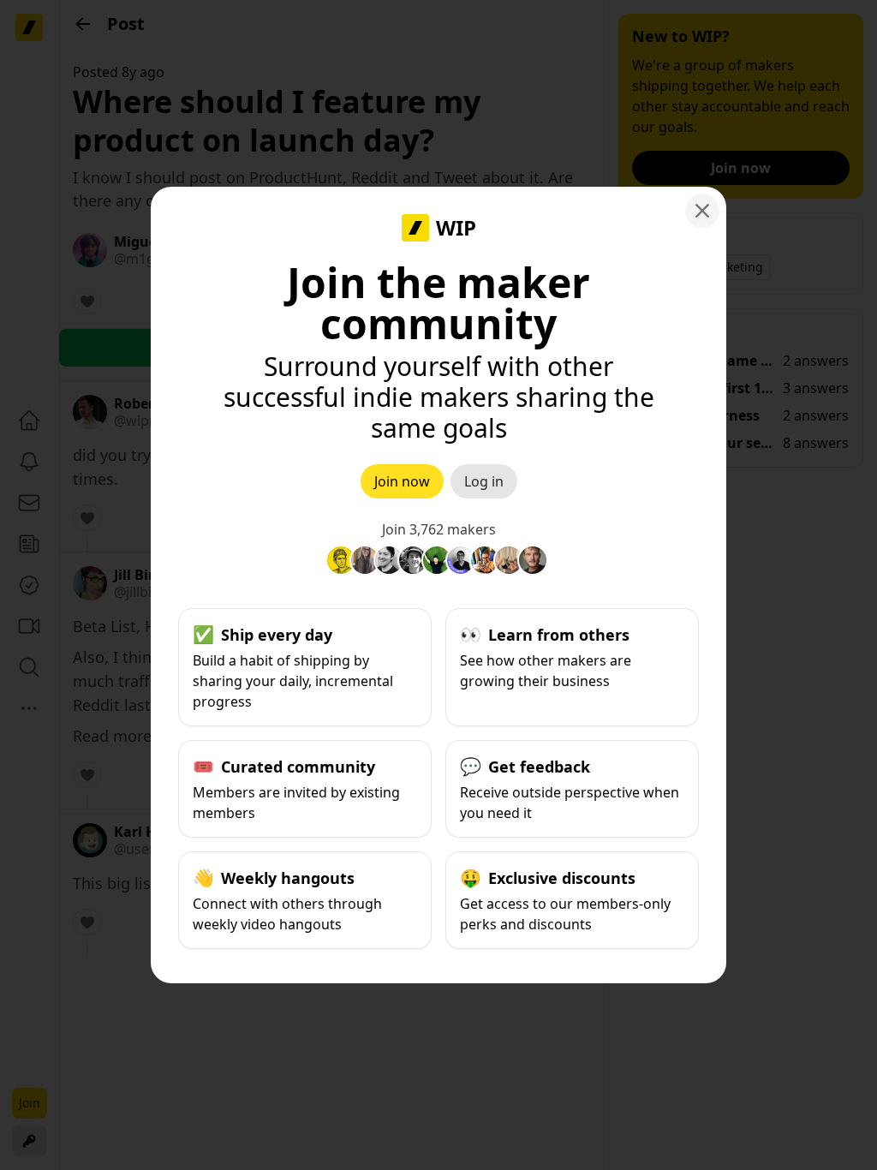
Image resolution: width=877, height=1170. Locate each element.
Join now (402, 481)
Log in (484, 481)
